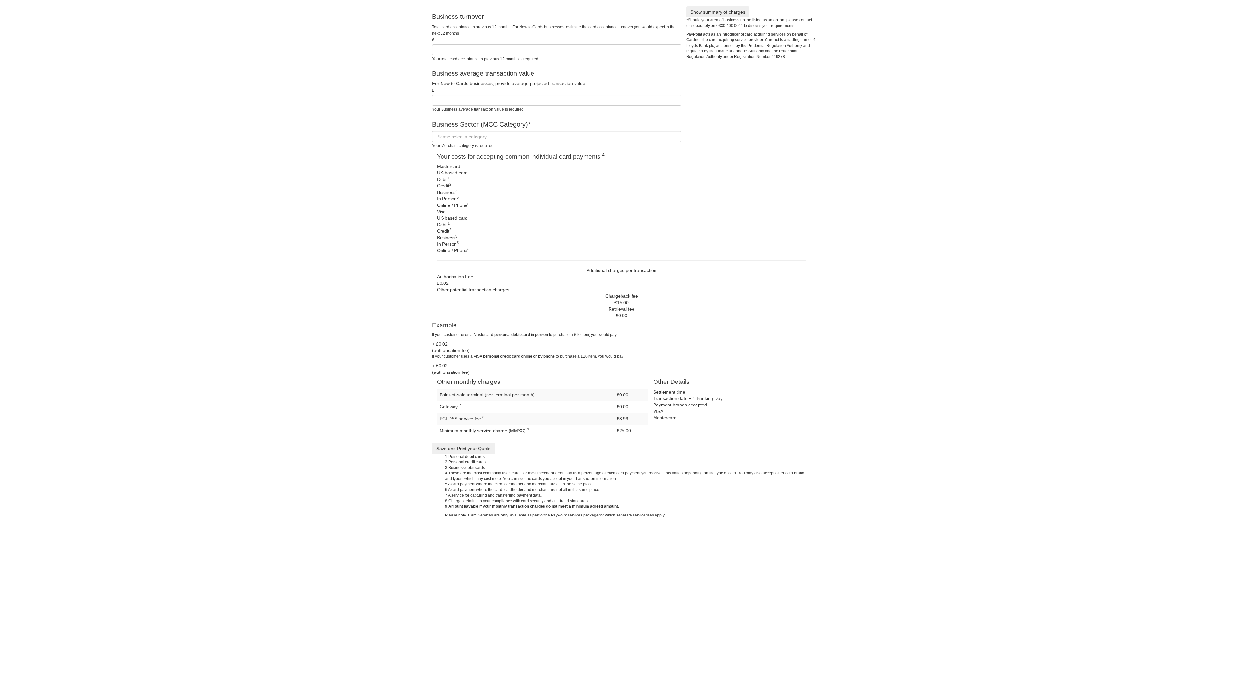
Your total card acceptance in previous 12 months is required (485, 59)
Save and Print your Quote (463, 448)
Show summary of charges (717, 12)
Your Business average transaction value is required (478, 109)
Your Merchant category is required (463, 145)
